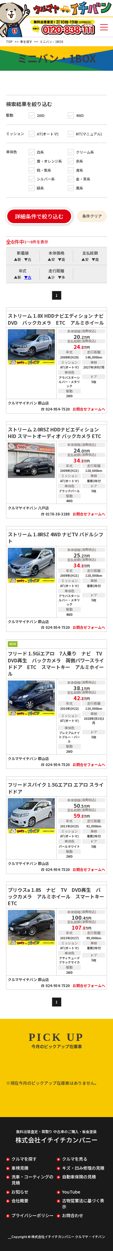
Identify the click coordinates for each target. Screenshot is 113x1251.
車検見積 (19, 1168)
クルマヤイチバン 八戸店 (28, 507)
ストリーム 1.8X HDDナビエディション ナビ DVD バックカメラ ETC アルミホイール (57, 319)
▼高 (61, 259)
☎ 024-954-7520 (55, 409)
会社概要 (19, 1201)
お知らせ (19, 1192)
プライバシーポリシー (32, 1215)
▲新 (17, 259)
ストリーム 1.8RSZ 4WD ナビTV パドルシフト (55, 537)
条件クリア (92, 216)
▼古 (27, 259)
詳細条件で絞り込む (39, 216)
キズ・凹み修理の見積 (83, 1168)
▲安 (51, 259)
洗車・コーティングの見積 (32, 1180)
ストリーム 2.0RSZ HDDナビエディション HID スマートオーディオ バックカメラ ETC (54, 433)
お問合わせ (72, 1215)
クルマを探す (24, 1159)
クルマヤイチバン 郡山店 (28, 403)
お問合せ (89, 409)
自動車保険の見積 (79, 1177)
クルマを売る (74, 1159)
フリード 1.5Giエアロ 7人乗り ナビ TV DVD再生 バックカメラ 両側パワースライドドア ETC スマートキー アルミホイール (57, 663)
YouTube (71, 1192)
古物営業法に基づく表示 (83, 1204)
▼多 (61, 277)
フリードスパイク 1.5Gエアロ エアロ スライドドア (56, 788)
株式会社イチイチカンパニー (56, 1139)
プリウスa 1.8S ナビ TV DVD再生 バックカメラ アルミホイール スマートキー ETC (57, 896)
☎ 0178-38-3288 (55, 514)
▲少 (51, 277)
